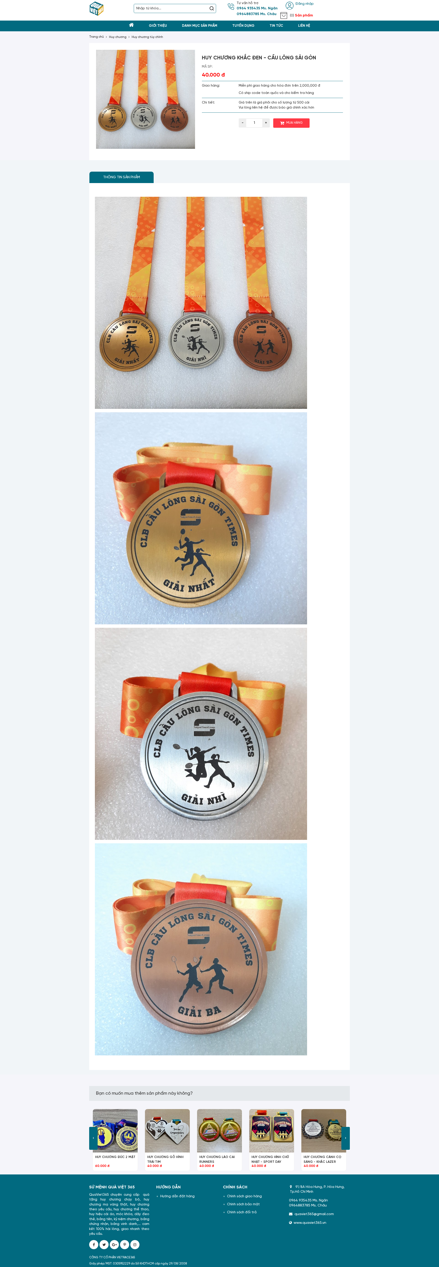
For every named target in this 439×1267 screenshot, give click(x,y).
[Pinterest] (124, 1244)
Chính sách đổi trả (242, 1212)
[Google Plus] (114, 1244)
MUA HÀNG (294, 123)
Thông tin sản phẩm (121, 177)
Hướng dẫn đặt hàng (177, 1196)
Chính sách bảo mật (243, 1204)
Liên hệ (304, 26)
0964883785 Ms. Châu (256, 14)
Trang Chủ (96, 36)
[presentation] (93, 1138)
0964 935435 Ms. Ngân (257, 8)
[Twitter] (104, 1244)
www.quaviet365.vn (310, 1223)
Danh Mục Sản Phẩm (199, 26)
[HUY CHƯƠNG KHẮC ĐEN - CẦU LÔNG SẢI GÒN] (145, 99)
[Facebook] (93, 1244)
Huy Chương (117, 37)
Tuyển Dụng (243, 26)
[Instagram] (134, 1244)
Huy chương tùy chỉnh (147, 37)
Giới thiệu (158, 26)
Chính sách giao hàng (244, 1196)
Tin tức (276, 26)
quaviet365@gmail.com (314, 1214)
